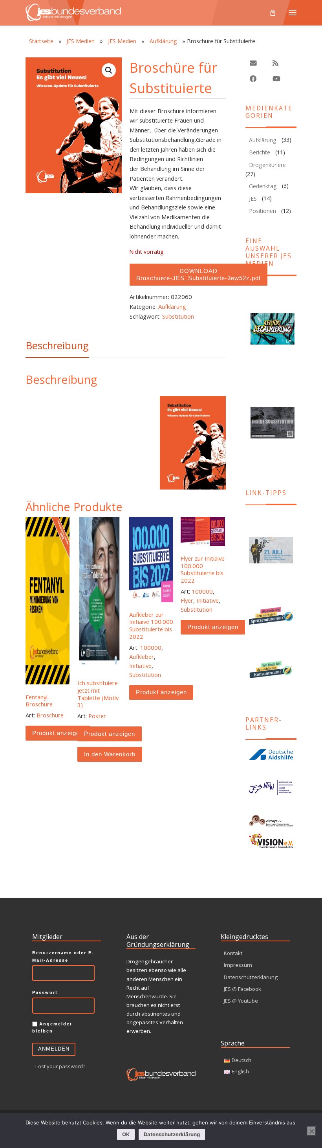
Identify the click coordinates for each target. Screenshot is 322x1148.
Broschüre (50, 715)
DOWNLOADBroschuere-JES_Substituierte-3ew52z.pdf (198, 275)
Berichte (259, 152)
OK (126, 1134)
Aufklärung (163, 41)
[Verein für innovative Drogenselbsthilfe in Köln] (270, 841)
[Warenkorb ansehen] (273, 12)
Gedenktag (263, 186)
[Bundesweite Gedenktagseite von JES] (270, 550)
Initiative (140, 665)
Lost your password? (60, 1066)
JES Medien (80, 41)
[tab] (57, 345)
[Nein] (311, 1131)
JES (253, 198)
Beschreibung (57, 345)
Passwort (45, 992)
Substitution (178, 316)
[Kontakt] (253, 63)
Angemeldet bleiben (52, 1027)
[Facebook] (253, 79)
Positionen (262, 211)
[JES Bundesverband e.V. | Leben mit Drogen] (73, 11)
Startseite (41, 41)
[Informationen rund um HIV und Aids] (270, 754)
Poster (97, 716)
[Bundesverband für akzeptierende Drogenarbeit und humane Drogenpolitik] (270, 820)
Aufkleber (141, 656)
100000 (150, 647)
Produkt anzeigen (57, 733)
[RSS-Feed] (275, 63)
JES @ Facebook (242, 988)
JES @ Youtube (241, 1000)
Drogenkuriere (267, 165)
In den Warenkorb (109, 754)
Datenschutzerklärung (251, 977)
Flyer (187, 600)
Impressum (238, 964)
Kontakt (233, 953)
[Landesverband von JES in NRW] (270, 787)
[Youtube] (276, 79)
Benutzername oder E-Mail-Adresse (63, 956)
